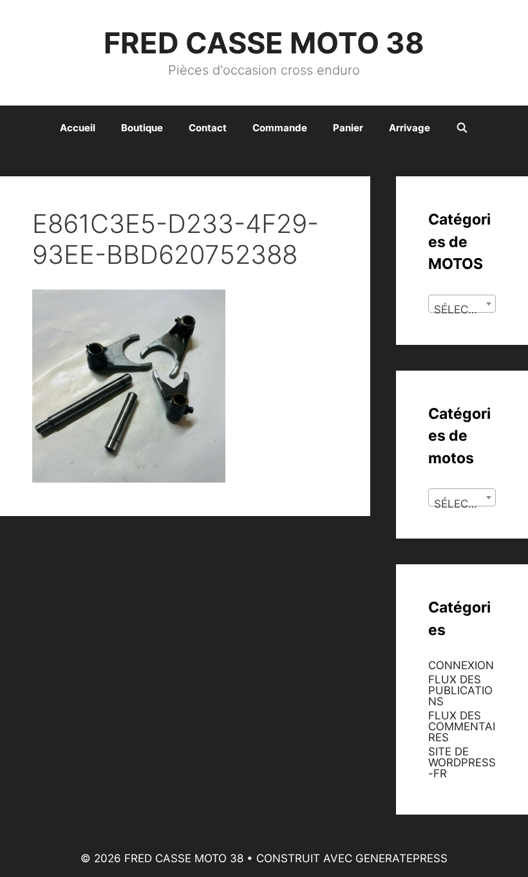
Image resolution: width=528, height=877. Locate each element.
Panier (348, 128)
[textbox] (462, 309)
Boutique (142, 128)
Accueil (77, 128)
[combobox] (462, 304)
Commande (279, 128)
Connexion (461, 665)
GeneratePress (401, 858)
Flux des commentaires (461, 726)
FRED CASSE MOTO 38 (264, 42)
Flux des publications (460, 690)
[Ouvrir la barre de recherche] (462, 128)
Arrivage (409, 128)
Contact (208, 128)
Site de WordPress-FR (462, 762)
